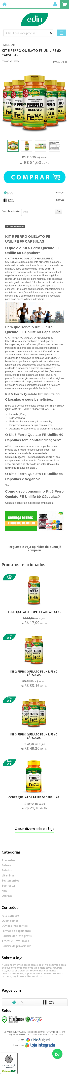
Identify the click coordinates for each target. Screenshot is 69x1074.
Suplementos (10, 880)
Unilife (64, 62)
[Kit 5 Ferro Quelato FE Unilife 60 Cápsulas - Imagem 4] (54, 146)
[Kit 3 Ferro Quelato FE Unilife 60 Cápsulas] (33, 724)
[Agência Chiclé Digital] (37, 1039)
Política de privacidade (16, 946)
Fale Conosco (10, 915)
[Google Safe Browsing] (33, 1019)
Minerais (9, 45)
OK (58, 211)
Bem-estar (8, 885)
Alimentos (8, 860)
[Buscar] (51, 33)
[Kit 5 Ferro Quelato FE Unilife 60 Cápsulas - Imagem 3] (40, 146)
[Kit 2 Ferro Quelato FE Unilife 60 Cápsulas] (33, 661)
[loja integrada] (40, 1045)
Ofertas (7, 895)
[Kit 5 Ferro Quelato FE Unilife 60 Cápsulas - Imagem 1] (13, 146)
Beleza (6, 865)
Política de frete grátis (17, 936)
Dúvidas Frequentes (15, 925)
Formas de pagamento (16, 930)
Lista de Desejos (16, 226)
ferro (51, 268)
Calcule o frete (11, 211)
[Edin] (34, 17)
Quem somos (10, 920)
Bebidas (7, 870)
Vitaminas (8, 875)
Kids (4, 890)
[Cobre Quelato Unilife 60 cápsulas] (33, 786)
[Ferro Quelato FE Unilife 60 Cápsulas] (33, 600)
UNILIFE (12, 241)
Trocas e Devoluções (15, 941)
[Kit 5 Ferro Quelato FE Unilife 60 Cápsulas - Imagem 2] (26, 146)
